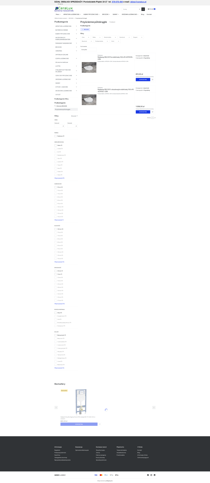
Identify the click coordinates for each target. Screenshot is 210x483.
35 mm (59, 297)
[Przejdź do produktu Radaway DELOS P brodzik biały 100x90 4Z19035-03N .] (89, 67)
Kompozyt (60, 326)
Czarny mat (60, 345)
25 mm (59, 284)
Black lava (60, 364)
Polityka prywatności (60, 452)
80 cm (59, 197)
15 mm (59, 280)
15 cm (59, 274)
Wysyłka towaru (100, 450)
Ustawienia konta (121, 452)
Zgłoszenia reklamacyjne (82, 450)
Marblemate (60, 155)
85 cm (59, 200)
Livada (59, 148)
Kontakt (139, 450)
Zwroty (98, 452)
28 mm (59, 287)
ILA (58, 152)
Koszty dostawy (100, 457)
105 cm (59, 210)
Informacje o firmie (142, 455)
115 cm (59, 216)
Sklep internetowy (104, 480)
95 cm (59, 203)
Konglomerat (61, 316)
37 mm (59, 300)
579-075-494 (117, 2)
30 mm (59, 290)
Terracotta (60, 355)
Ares (58, 168)
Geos (58, 175)
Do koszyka (143, 79)
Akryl (58, 312)
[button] (143, 9)
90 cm (59, 187)
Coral (58, 361)
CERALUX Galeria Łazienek (60, 18)
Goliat (59, 171)
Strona (149, 117)
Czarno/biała (61, 341)
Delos (58, 145)
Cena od (56, 123)
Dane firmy (57, 455)
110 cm (59, 213)
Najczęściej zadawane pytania (62, 460)
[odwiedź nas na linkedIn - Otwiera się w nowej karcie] (155, 475)
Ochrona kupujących (143, 457)
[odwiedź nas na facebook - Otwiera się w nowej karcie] (148, 475)
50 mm (59, 271)
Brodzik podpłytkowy (63, 322)
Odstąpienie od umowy (60, 457)
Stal (58, 319)
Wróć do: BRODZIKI (61, 106)
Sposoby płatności (101, 460)
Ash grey (59, 351)
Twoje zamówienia (122, 450)
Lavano (59, 161)
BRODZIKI (71, 18)
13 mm (59, 277)
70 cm (59, 190)
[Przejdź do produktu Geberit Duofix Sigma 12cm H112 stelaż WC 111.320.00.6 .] (80, 402)
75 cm (59, 193)
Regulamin (57, 450)
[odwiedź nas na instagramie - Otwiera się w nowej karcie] (151, 475)
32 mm (59, 294)
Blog (138, 452)
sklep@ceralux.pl (138, 2)
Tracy (58, 165)
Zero (58, 158)
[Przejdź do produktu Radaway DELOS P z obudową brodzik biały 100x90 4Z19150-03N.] (89, 100)
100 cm (59, 207)
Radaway (60, 136)
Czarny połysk (61, 348)
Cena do (69, 123)
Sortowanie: (83, 46)
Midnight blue (61, 358)
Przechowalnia (121, 455)
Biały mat (60, 338)
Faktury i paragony (101, 455)
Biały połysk (60, 335)
